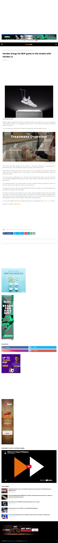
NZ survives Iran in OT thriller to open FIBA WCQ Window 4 (23, 508)
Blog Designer (13, 541)
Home (4, 50)
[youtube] (42, 350)
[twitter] (42, 347)
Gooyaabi (25, 541)
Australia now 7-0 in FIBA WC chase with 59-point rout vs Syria (23, 502)
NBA (7, 50)
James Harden (26, 229)
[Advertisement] (29, 73)
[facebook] (15, 347)
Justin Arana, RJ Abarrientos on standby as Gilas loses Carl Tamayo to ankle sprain (29, 514)
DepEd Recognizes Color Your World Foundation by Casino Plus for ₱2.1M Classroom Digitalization (29, 489)
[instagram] (15, 350)
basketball (12, 229)
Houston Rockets (18, 229)
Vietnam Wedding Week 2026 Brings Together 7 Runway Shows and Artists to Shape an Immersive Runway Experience (30, 496)
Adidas (7, 229)
